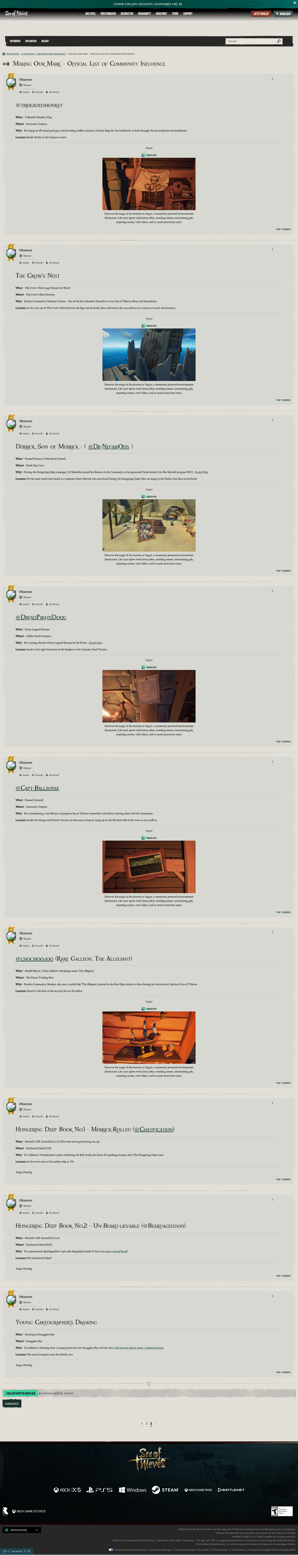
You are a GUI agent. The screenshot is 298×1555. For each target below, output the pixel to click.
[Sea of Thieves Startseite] (17, 13)
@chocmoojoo (34, 959)
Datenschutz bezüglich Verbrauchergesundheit (272, 1549)
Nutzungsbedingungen (161, 1549)
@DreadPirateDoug (41, 617)
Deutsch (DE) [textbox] (19, 1530)
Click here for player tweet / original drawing (139, 1348)
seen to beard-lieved (116, 1251)
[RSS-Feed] (4, 54)
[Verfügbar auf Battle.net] (231, 1490)
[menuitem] (90, 13)
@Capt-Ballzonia (37, 788)
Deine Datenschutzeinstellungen (131, 1549)
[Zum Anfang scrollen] (5, 1551)
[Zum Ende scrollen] (29, 1551)
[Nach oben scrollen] (8, 1551)
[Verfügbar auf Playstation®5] (100, 1490)
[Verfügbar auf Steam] (165, 1490)
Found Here (201, 472)
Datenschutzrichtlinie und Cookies (192, 1549)
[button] (21, 1530)
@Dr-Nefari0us (108, 446)
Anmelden (285, 14)
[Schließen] (295, 2)
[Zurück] (142, 1424)
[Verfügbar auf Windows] (133, 1490)
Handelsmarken (238, 1549)
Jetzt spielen (261, 14)
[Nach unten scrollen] (24, 1551)
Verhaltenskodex (219, 1549)
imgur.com (151, 154)
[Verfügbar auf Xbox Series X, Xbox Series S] (67, 1490)
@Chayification (153, 1129)
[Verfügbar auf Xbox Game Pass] (198, 1490)
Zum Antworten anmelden (20, 1393)
